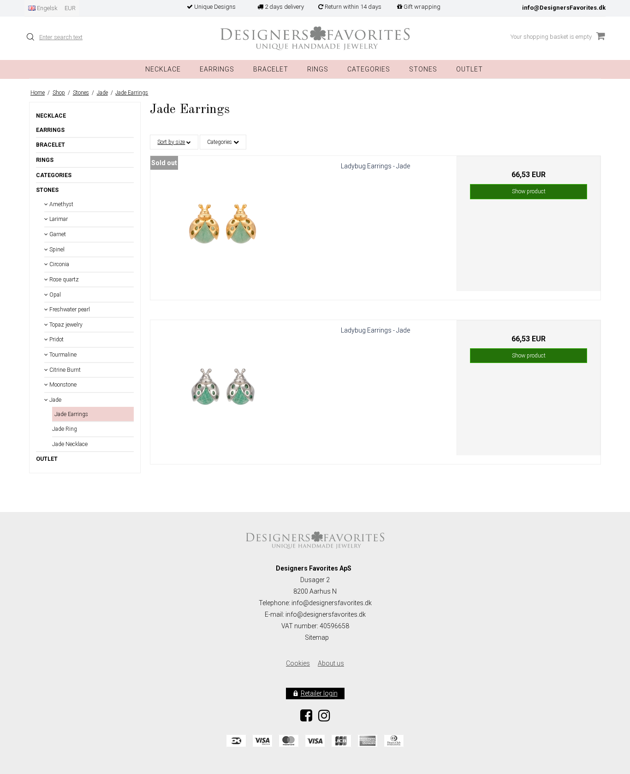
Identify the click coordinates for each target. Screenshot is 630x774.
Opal (54, 295)
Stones (47, 190)
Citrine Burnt (64, 370)
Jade (54, 400)
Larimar (58, 219)
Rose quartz (63, 279)
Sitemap (317, 637)
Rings (317, 69)
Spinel (56, 249)
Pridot (56, 339)
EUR (70, 8)
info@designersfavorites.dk (325, 614)
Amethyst (60, 204)
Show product (529, 191)
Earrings (217, 69)
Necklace (163, 69)
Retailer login (319, 693)
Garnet (57, 234)
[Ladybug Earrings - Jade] (222, 228)
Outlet (469, 69)
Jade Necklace (70, 444)
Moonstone (62, 384)
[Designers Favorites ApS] (315, 38)
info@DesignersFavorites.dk (564, 7)
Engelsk (47, 8)
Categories (368, 69)
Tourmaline (62, 354)
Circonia (58, 264)
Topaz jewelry (65, 325)
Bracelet (270, 69)
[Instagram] (324, 718)
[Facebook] (306, 718)
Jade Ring (64, 429)
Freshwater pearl (69, 309)
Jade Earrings (71, 414)
